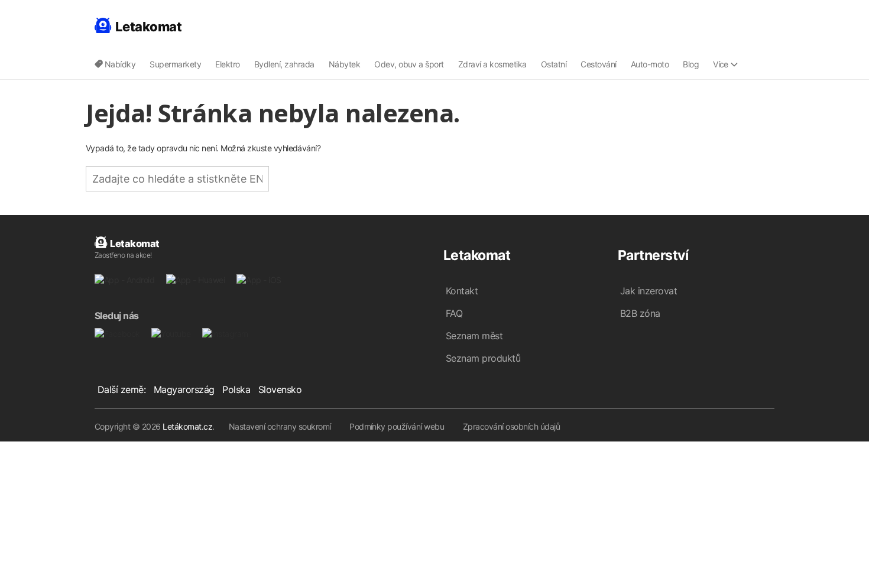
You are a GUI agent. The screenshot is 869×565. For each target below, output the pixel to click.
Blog (691, 64)
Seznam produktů (483, 358)
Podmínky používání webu (396, 426)
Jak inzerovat (648, 291)
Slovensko (279, 389)
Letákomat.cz (187, 426)
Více (720, 64)
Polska (236, 389)
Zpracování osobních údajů (511, 426)
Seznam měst (474, 336)
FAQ (454, 313)
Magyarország (184, 389)
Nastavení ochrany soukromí (280, 426)
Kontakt (462, 291)
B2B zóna (640, 313)
